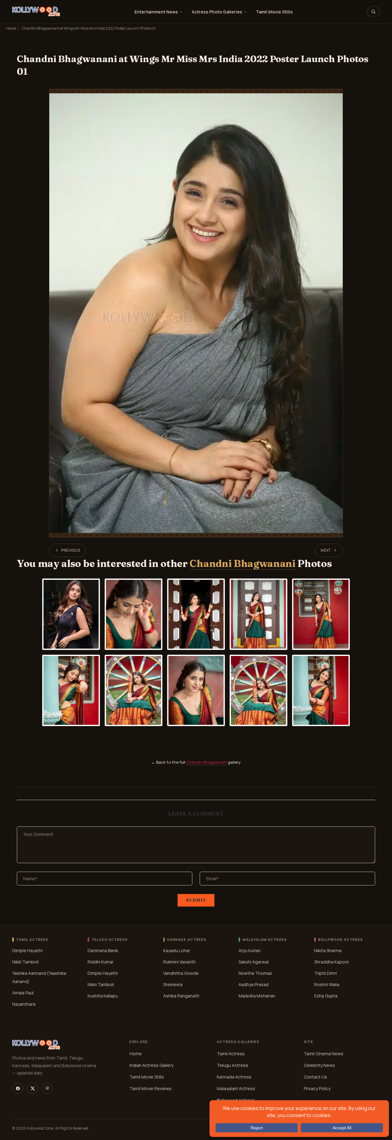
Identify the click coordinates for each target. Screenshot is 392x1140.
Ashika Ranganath (181, 995)
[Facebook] (17, 1088)
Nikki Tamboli (25, 961)
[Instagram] (47, 1088)
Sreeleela (173, 984)
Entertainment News (156, 12)
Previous (70, 550)
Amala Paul (23, 992)
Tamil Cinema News (323, 1053)
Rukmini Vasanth (179, 961)
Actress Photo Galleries (217, 12)
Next (326, 550)
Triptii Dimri (325, 973)
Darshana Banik (103, 950)
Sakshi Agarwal (254, 961)
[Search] (373, 11)
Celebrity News (319, 1065)
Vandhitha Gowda (180, 973)
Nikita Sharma (327, 950)
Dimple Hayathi (27, 950)
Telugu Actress (232, 1065)
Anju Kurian (250, 950)
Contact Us (315, 1077)
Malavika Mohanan (257, 995)
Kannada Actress (234, 1077)
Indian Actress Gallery (151, 1065)
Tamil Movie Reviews (151, 1088)
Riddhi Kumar (101, 961)
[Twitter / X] (32, 1088)
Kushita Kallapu (103, 995)
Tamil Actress (231, 1053)
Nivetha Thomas (255, 973)
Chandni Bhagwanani (242, 563)
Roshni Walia (326, 984)
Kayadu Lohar (176, 950)
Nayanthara (24, 1004)
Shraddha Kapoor (331, 961)
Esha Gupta (325, 995)
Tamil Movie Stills (274, 12)
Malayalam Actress (236, 1088)
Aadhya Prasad (254, 984)
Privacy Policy (317, 1088)
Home (11, 28)
